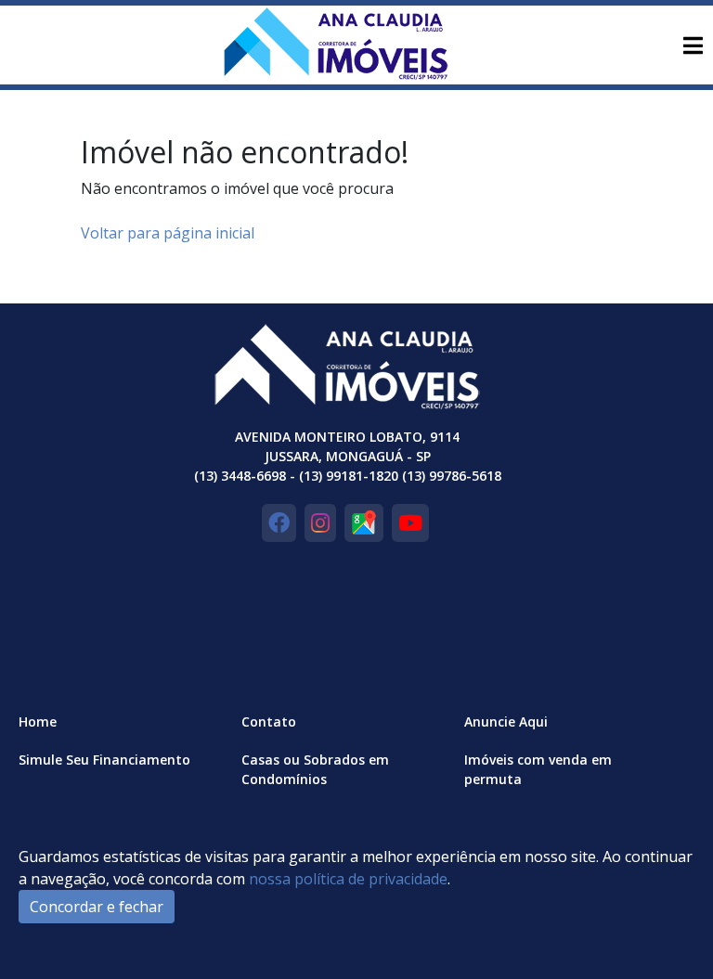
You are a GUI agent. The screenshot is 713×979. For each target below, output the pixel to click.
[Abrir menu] (692, 45)
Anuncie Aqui (506, 721)
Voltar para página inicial (167, 233)
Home (38, 721)
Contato (268, 721)
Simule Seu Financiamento (104, 759)
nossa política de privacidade (348, 879)
